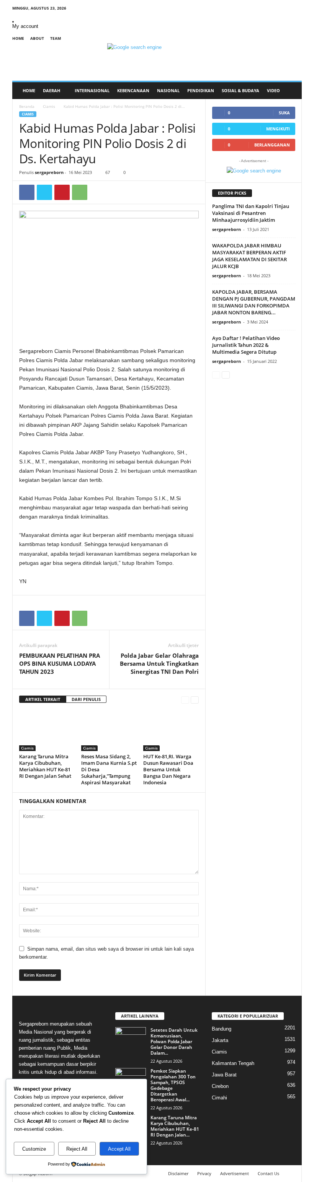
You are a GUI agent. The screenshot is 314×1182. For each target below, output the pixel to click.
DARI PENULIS (86, 699)
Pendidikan (200, 90)
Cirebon (220, 1086)
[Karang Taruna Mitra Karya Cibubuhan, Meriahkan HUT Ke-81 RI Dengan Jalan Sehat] (47, 730)
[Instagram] (272, 9)
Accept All (119, 1149)
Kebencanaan (133, 90)
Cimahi (219, 1098)
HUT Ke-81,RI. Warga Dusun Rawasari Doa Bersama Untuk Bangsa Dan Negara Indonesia (168, 769)
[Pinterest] (62, 192)
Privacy (204, 1173)
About (37, 38)
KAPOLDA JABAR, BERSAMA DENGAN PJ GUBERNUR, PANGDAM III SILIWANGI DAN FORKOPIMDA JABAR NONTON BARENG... (253, 302)
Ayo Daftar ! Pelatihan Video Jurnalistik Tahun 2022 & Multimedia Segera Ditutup (246, 345)
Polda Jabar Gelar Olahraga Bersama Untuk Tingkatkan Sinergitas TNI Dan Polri (159, 663)
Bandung (221, 1029)
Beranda (26, 106)
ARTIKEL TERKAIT (42, 699)
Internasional (92, 90)
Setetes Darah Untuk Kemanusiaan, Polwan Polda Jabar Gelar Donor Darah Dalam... (174, 1041)
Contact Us (268, 1173)
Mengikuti (278, 129)
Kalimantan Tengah (233, 1063)
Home (18, 38)
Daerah (51, 90)
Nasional (168, 90)
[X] (284, 9)
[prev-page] (185, 700)
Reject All (76, 1149)
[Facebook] (260, 9)
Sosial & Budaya (240, 90)
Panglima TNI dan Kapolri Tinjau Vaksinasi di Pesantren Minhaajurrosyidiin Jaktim (250, 213)
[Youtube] (296, 9)
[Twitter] (44, 192)
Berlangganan (272, 145)
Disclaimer (178, 1173)
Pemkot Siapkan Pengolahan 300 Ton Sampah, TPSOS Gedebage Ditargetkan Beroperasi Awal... (173, 1085)
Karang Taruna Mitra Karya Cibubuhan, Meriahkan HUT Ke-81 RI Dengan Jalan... (174, 1126)
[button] (290, 90)
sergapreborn (49, 172)
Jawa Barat (224, 1075)
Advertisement (234, 1173)
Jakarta (220, 1040)
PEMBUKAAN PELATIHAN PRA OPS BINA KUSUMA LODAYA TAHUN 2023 (59, 663)
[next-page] (195, 700)
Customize (34, 1149)
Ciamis (49, 106)
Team (55, 38)
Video (273, 90)
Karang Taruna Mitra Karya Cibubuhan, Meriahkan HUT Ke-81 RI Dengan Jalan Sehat (45, 766)
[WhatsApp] (79, 192)
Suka (284, 112)
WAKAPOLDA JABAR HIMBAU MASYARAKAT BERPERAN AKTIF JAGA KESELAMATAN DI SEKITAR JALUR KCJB (249, 256)
